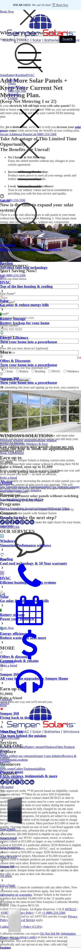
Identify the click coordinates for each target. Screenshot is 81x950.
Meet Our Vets (17, 90)
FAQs (39, 499)
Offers (12, 83)
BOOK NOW (68, 231)
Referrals (13, 94)
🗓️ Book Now (60, 4)
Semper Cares (16, 87)
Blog (15, 499)
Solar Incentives (28, 508)
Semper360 (45, 508)
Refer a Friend (9, 508)
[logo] (40, 42)
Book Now (7, 11)
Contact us (6, 517)
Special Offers (61, 508)
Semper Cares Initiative (26, 490)
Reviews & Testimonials (29, 486)
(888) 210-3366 (9, 527)
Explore (13, 98)
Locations (6, 499)
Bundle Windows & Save (32, 444)
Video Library (27, 499)
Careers (18, 517)
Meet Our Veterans (56, 486)
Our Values (7, 486)
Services (13, 80)
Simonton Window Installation (19, 440)
